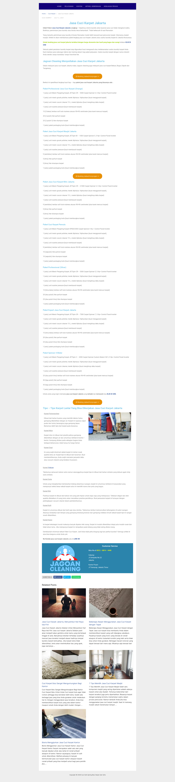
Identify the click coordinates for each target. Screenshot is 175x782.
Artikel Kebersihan (93, 6)
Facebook (59, 577)
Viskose (51, 468)
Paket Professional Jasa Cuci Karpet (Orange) (63, 89)
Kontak (79, 6)
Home (59, 6)
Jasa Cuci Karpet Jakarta (87, 23)
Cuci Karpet (51, 13)
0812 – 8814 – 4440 (104, 550)
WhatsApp (77, 577)
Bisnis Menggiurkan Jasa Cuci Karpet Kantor (61, 742)
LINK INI (77, 539)
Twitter (68, 577)
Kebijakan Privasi (111, 6)
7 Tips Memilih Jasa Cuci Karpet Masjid (105, 683)
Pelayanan (69, 6)
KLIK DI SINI (111, 394)
